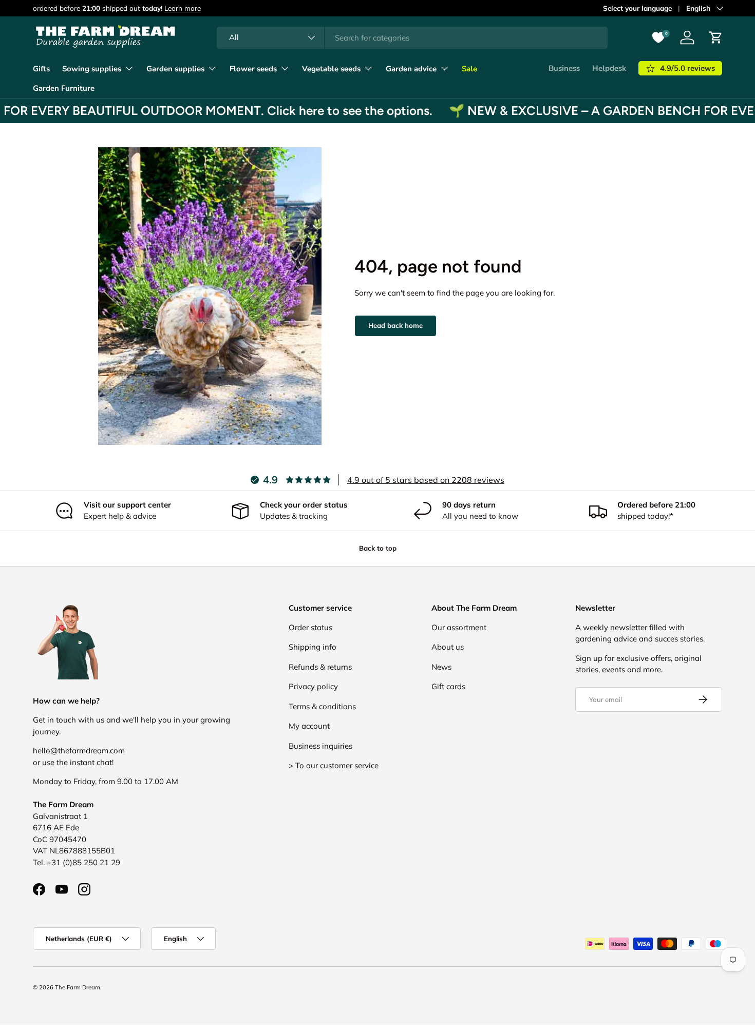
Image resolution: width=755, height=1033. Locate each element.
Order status (310, 627)
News (441, 667)
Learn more (182, 8)
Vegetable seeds (331, 69)
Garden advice (411, 69)
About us (447, 647)
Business (564, 68)
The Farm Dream (77, 987)
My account (309, 726)
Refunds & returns (320, 667)
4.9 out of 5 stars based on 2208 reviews (425, 480)
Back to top (378, 548)
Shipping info (312, 647)
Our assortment (458, 627)
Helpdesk (609, 68)
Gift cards (448, 686)
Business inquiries (320, 746)
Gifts (41, 69)
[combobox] (412, 38)
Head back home (395, 325)
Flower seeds (253, 69)
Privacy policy (313, 686)
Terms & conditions (322, 706)
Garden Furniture (64, 88)
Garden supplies (175, 69)
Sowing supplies (91, 69)
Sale (469, 69)
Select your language (637, 8)
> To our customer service (334, 765)
